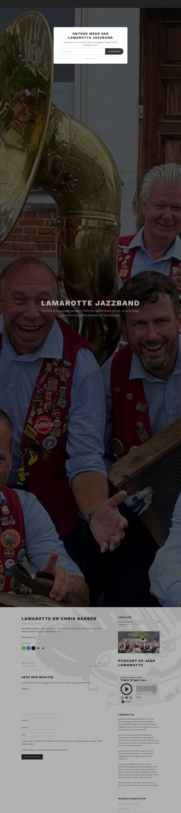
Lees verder (90, 58)
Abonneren (114, 51)
